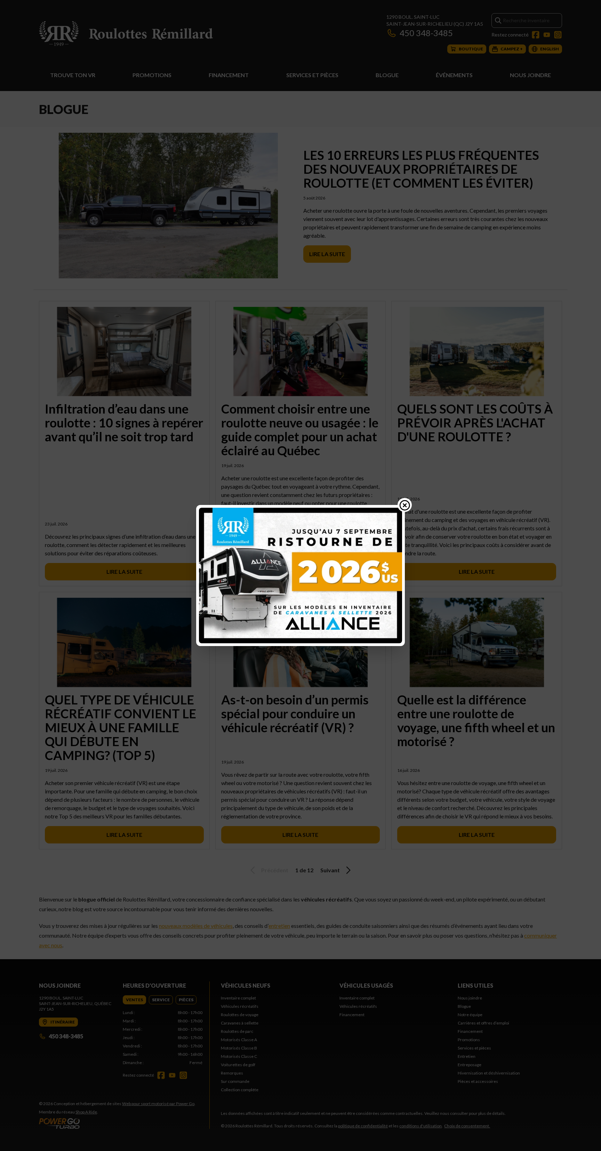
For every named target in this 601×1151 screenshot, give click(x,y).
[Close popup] (405, 505)
